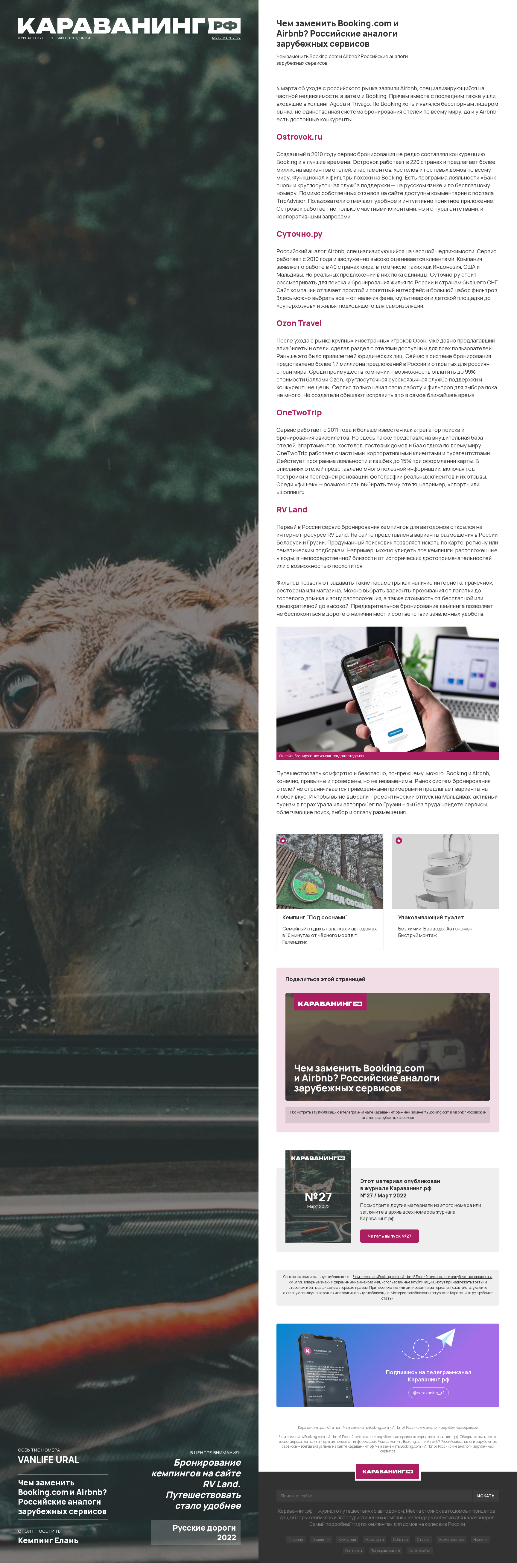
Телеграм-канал (385, 1550)
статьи (387, 1298)
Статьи (423, 1539)
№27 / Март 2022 (226, 38)
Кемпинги (320, 1539)
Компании (347, 1539)
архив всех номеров (411, 1212)
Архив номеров (451, 1539)
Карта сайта (420, 1550)
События (400, 1539)
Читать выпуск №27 (389, 1236)
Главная (295, 1539)
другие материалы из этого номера (431, 1205)
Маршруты (374, 1539)
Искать (486, 1496)
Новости (480, 1539)
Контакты (353, 1550)
